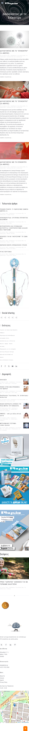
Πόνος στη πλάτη (11, 248)
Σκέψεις (9, 588)
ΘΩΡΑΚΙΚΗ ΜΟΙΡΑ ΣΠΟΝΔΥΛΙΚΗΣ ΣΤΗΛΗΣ (13, 245)
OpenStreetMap (25, 722)
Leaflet (18, 722)
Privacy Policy (3, 682)
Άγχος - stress (10, 241)
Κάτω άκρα (14, 392)
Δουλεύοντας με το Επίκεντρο (14, 56)
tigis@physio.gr (4, 665)
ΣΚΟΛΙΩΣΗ (3, 380)
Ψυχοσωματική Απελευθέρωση (7, 335)
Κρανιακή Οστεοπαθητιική (6, 354)
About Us (2, 676)
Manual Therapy (11, 233)
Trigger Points (10, 214)
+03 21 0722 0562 (4, 667)
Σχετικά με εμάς (11, 400)
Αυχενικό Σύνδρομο (5, 410)
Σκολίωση (14, 383)
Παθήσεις (2, 332)
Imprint (2, 680)
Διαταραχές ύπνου (4, 338)
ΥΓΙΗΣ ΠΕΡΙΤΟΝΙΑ (6, 252)
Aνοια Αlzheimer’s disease (6, 360)
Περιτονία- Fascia (11, 255)
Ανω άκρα (9, 223)
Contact (2, 678)
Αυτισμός (2, 346)
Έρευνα (1, 357)
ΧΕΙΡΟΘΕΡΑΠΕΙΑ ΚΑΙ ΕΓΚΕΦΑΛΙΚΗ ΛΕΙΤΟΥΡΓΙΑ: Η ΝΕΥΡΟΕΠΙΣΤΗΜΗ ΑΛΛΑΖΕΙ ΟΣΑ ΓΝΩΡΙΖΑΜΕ (14, 228)
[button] (28, 3)
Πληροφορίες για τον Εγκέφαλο (8, 349)
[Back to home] (9, 3)
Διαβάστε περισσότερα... (6, 76)
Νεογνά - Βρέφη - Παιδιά (6, 343)
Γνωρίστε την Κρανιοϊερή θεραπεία (8, 330)
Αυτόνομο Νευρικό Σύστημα (7, 351)
